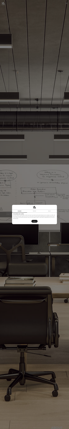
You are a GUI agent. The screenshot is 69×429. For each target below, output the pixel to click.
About (49, 211)
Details (34, 211)
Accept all (34, 221)
